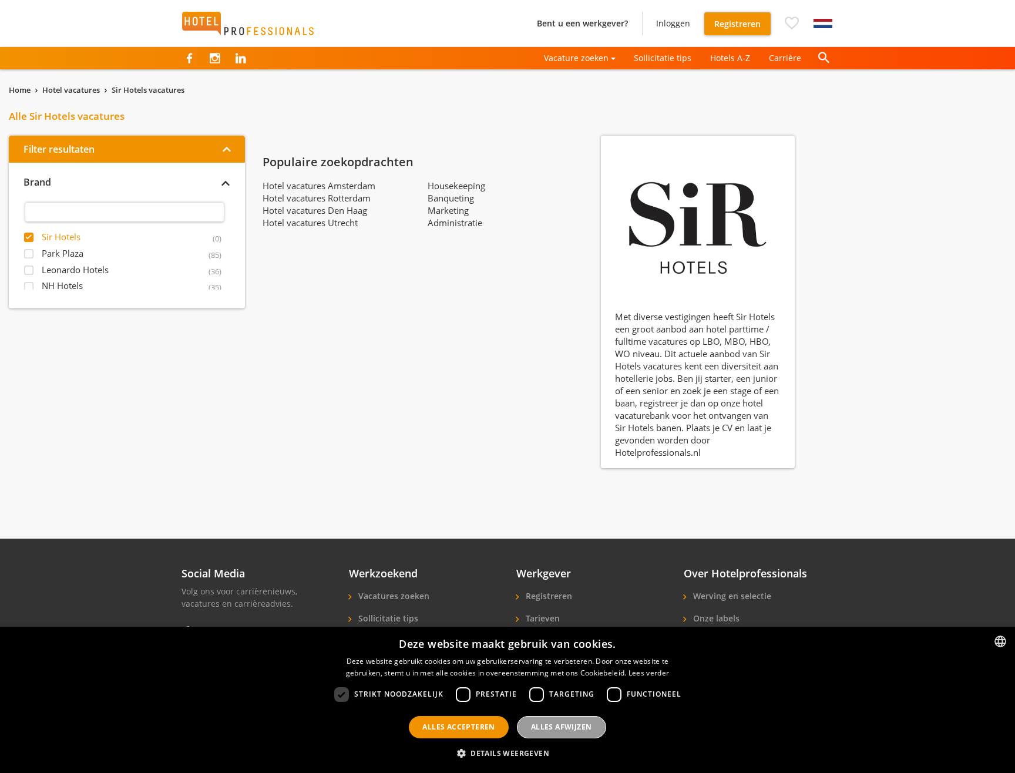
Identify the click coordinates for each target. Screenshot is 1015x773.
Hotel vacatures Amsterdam (319, 185)
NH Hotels (62, 285)
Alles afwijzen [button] (561, 727)
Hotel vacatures (71, 90)
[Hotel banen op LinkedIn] (240, 58)
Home (20, 90)
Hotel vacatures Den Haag (315, 210)
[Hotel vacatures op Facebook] (189, 58)
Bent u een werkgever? (582, 23)
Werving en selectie (731, 595)
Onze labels (715, 618)
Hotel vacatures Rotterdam (317, 198)
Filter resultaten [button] (59, 149)
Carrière (785, 57)
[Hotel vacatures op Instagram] (214, 58)
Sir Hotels (61, 237)
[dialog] (507, 700)
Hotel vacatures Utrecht (310, 222)
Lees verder (649, 673)
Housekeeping (456, 185)
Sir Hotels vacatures (148, 90)
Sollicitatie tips (662, 57)
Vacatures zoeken (392, 595)
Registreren (737, 23)
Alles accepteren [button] (458, 727)
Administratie (455, 222)
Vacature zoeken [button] (576, 57)
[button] (792, 23)
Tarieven (541, 618)
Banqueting (451, 198)
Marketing (448, 210)
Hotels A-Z (730, 57)
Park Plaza (62, 253)
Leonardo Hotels (75, 269)
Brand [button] (37, 182)
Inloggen (673, 23)
